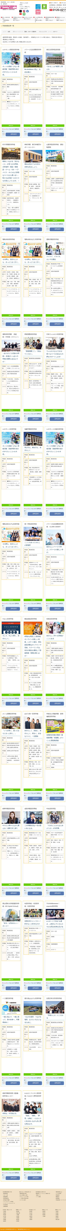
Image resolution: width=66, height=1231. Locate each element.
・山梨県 (30, 1217)
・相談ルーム (38, 1195)
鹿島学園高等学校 (52, 239)
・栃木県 (17, 1219)
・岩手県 (4, 1216)
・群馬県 (17, 1221)
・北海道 (4, 1211)
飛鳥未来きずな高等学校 (10, 524)
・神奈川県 (18, 1213)
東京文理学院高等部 (53, 49)
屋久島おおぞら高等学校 (32, 998)
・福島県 (4, 1221)
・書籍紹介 (57, 1196)
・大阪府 (56, 1211)
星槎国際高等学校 (30, 334)
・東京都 (17, 1211)
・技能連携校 (5, 1196)
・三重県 (43, 1216)
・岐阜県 (43, 1214)
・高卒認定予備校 (5, 1199)
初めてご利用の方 (54, 2)
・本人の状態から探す (23, 1195)
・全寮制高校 (5, 1206)
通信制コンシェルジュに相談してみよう (60, 18)
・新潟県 (30, 1211)
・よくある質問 (58, 1193)
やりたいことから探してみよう (28, 18)
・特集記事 (57, 1195)
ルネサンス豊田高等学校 (10, 49)
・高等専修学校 (5, 1198)
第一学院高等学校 (30, 524)
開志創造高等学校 (30, 619)
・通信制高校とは (58, 1191)
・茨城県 (17, 1217)
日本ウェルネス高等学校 (54, 334)
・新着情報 (57, 1198)
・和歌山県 (57, 1219)
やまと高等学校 (7, 619)
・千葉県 (17, 1214)
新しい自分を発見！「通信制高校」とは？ (6, 18)
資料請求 (14, 134)
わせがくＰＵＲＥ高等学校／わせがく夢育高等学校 (32, 1096)
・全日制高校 (5, 1204)
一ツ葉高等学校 (7, 998)
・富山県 (30, 1213)
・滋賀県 (56, 1216)
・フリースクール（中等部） (8, 1201)
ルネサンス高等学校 (9, 429)
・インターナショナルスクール (8, 1203)
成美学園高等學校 (30, 808)
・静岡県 (43, 1211)
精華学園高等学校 (8, 808)
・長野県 (30, 1219)
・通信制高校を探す (23, 1193)
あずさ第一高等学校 (31, 714)
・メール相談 (38, 1196)
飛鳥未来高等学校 (8, 239)
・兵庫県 (56, 1214)
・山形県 (4, 1217)
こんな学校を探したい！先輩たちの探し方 (39, 18)
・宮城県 (4, 1219)
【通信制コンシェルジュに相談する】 (42, 1193)
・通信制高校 (5, 1193)
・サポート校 (5, 1195)
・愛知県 (43, 1213)
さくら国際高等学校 (9, 714)
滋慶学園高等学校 (30, 429)
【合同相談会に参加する (40, 1191)
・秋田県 (4, 1214)
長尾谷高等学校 (51, 619)
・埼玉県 (17, 1216)
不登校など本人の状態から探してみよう (17, 18)
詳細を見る (11, 125)
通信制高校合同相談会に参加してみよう (50, 18)
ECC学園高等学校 (8, 144)
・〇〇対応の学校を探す (24, 1198)
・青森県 (4, 1213)
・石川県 (30, 1214)
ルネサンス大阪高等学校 (54, 429)
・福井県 (30, 1216)
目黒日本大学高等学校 (54, 998)
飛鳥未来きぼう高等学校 (32, 239)
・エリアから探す (22, 1199)
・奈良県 (56, 1217)
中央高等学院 (51, 808)
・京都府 (56, 1213)
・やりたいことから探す (24, 1196)
